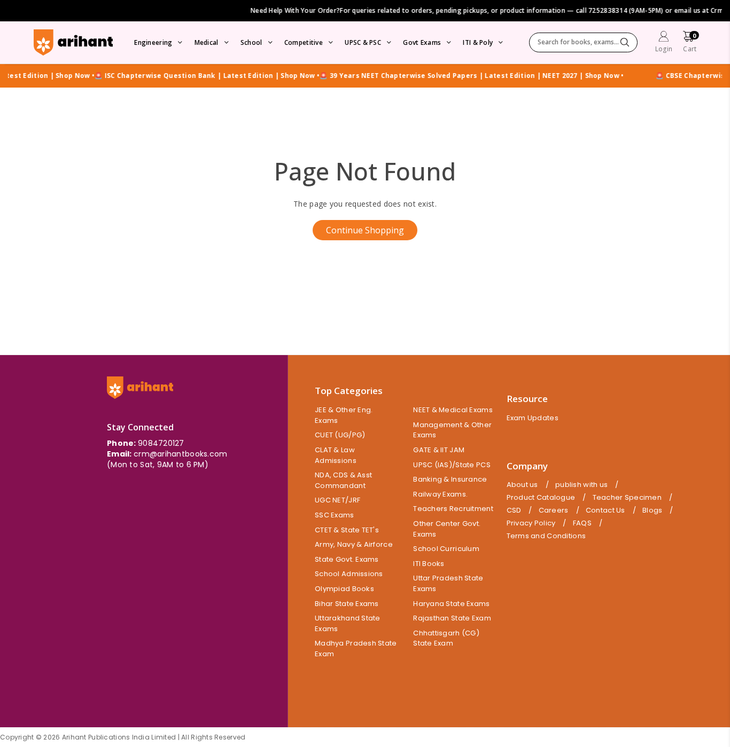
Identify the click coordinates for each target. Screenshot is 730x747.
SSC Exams (334, 515)
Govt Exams (422, 42)
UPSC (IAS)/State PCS (452, 465)
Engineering (153, 42)
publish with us (581, 485)
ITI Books (429, 564)
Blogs (652, 510)
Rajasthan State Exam (452, 618)
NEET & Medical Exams (453, 410)
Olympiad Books (344, 589)
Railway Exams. (440, 494)
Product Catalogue (541, 497)
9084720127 (161, 443)
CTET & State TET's (347, 530)
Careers (554, 510)
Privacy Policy (531, 523)
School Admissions (349, 574)
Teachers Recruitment (453, 509)
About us (522, 485)
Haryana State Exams (451, 604)
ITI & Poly (478, 42)
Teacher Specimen (627, 497)
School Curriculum (446, 549)
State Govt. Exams (347, 559)
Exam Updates (532, 418)
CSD (514, 510)
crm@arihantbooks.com (181, 454)
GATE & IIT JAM (438, 450)
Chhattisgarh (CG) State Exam (446, 638)
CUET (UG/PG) (340, 435)
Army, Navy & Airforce (354, 544)
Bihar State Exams (347, 604)
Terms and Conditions (546, 536)
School (251, 42)
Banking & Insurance (450, 479)
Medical (207, 42)
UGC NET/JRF (337, 500)
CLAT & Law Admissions (335, 455)
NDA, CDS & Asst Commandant (343, 480)
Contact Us (605, 510)
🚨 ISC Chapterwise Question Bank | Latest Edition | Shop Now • (196, 76)
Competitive (303, 42)
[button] (689, 43)
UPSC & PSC (363, 42)
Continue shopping (365, 230)
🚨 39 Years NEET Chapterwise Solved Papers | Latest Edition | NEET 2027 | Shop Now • (461, 76)
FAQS (582, 523)
